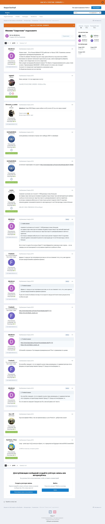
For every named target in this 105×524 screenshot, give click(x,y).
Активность (34, 16)
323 (15, 89)
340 (15, 427)
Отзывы (18, 16)
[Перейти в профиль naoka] (11, 197)
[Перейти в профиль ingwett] (11, 82)
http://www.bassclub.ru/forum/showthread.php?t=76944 (56, 164)
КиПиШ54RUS (11, 132)
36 (14, 62)
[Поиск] (100, 12)
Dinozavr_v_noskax (11, 105)
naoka (11, 190)
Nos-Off (11, 414)
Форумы (7, 12)
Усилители (22, 37)
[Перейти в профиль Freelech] (11, 262)
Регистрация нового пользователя (23, 492)
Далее (13, 43)
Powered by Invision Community (52, 519)
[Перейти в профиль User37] (79, 36)
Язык (52, 516)
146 (15, 269)
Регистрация (96, 7)
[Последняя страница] (17, 43)
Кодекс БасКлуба (8, 16)
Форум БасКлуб (10, 8)
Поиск (41, 16)
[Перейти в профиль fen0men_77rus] (11, 447)
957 (15, 145)
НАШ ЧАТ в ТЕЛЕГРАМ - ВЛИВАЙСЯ (51, 2)
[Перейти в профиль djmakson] (7, 36)
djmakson (17, 35)
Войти (55, 490)
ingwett (11, 75)
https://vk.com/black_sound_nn (28, 313)
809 (15, 119)
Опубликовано (26, 49)
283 (15, 203)
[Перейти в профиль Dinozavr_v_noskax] (11, 113)
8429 (14, 453)
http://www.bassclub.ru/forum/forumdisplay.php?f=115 (35, 311)
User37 (84, 35)
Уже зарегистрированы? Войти (80, 7)
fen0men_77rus (11, 440)
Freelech (11, 254)
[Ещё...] (72, 49)
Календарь (25, 16)
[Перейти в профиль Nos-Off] (11, 421)
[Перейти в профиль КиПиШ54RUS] (11, 139)
